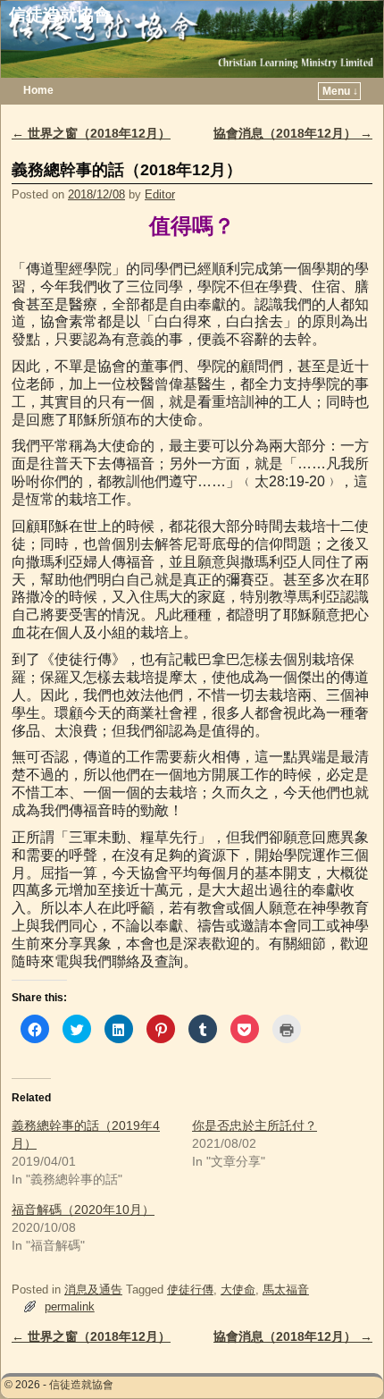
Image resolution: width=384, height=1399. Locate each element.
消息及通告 (93, 1289)
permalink (70, 1306)
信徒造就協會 (60, 14)
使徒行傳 (190, 1289)
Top (341, 1356)
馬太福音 (286, 1289)
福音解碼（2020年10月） (83, 1209)
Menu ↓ (340, 91)
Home (38, 90)
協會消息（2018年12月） (292, 133)
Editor (160, 194)
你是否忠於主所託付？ (254, 1125)
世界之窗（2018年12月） (91, 133)
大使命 (238, 1289)
